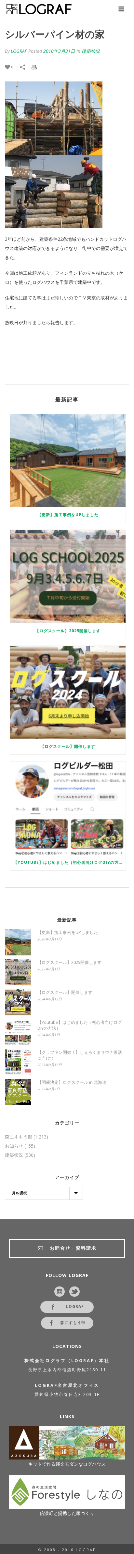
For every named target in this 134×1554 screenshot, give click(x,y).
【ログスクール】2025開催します (67, 630)
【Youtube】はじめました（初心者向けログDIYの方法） (69, 862)
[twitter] (74, 1292)
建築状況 (91, 51)
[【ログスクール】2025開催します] (68, 576)
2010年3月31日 (59, 51)
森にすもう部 (18, 1137)
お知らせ (14, 1146)
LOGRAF (19, 51)
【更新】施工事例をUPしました (68, 514)
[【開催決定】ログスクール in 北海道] (18, 1092)
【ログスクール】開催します (67, 746)
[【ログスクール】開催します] (68, 692)
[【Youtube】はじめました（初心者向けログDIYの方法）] (68, 808)
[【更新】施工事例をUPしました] (68, 460)
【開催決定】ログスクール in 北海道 (71, 1082)
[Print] (37, 66)
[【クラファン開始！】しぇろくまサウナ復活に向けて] (18, 1062)
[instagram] (59, 1292)
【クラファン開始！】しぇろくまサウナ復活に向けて (79, 1055)
